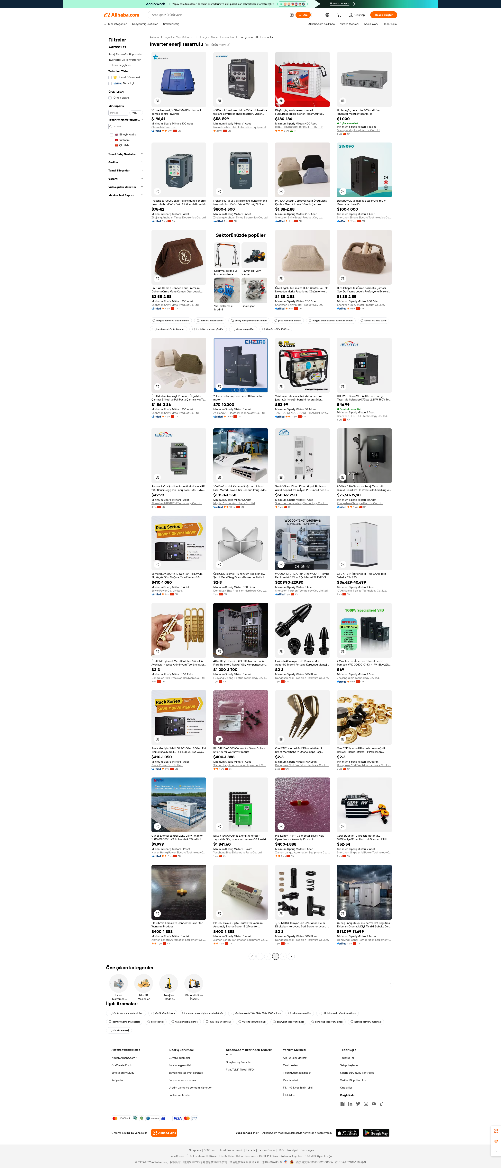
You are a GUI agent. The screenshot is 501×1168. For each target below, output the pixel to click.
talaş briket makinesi (186, 1021)
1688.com (210, 1150)
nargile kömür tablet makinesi (172, 320)
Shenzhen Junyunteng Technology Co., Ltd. (301, 503)
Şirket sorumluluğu (123, 1072)
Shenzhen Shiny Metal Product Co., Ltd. (299, 217)
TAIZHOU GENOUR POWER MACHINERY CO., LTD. (302, 412)
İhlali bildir (289, 1095)
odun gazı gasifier (301, 1013)
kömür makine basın (375, 320)
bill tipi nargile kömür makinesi (339, 1013)
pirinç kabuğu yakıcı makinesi (251, 320)
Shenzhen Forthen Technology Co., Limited (301, 590)
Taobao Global (266, 1150)
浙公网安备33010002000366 (314, 1162)
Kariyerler (117, 1080)
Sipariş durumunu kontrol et (357, 1072)
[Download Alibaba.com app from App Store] (347, 1133)
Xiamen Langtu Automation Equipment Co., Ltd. (240, 765)
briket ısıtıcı (157, 1021)
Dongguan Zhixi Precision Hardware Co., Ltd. (240, 590)
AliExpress (194, 1150)
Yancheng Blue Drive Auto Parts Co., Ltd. (237, 852)
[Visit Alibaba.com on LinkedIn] (350, 1103)
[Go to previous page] (252, 956)
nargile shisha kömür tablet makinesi (333, 320)
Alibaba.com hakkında (126, 1049)
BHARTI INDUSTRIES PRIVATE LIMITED (299, 127)
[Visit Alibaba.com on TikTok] (381, 1103)
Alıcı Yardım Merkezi (295, 1057)
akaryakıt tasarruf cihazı (290, 1021)
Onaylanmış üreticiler (238, 1062)
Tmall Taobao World (231, 1150)
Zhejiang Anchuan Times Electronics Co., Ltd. (178, 217)
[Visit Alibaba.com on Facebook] (342, 1103)
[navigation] (125, 497)
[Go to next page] (291, 956)
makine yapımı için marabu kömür (204, 1013)
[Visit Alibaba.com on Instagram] (366, 1103)
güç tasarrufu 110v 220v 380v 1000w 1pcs (258, 1013)
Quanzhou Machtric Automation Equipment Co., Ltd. (240, 127)
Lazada (250, 1150)
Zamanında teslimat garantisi (186, 1072)
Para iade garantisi (180, 1065)
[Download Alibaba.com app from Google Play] (376, 1133)
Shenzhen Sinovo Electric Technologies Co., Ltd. (364, 217)
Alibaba (154, 37)
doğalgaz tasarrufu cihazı (329, 1021)
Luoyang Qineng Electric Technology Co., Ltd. (240, 677)
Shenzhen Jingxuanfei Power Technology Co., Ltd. (364, 852)
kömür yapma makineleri (126, 1021)
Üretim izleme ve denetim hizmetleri (190, 1087)
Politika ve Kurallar (179, 1095)
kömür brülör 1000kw (277, 329)
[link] (496, 1131)
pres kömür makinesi (289, 320)
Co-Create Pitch (122, 1065)
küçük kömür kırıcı (165, 1013)
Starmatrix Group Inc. (164, 127)
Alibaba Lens (132, 1132)
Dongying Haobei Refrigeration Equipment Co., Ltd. (364, 939)
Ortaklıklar (346, 1087)
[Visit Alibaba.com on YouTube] (373, 1103)
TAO (281, 1150)
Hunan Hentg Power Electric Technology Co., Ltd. (178, 852)
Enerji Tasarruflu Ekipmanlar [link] (256, 37)
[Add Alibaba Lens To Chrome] (164, 1133)
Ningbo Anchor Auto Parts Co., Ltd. (234, 503)
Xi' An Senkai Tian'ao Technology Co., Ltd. (362, 590)
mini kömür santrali (220, 1021)
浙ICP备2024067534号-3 (350, 1162)
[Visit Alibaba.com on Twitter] (358, 1103)
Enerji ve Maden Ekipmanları (217, 37)
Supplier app (244, 1132)
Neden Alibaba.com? (124, 1057)
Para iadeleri (290, 1080)
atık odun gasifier (245, 329)
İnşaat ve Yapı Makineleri (179, 37)
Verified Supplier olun (353, 1080)
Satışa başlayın (349, 1065)
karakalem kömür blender (170, 329)
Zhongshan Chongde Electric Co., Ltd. (360, 503)
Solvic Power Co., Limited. (167, 590)
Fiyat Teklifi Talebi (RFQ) (240, 1069)
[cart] (340, 15)
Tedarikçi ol (347, 1057)
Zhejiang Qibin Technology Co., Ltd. (358, 677)
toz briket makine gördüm (210, 329)
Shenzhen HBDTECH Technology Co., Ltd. (362, 416)
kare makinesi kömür (212, 320)
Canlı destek (290, 1065)
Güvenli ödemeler (179, 1057)
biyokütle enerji (121, 1030)
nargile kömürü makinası (367, 1021)
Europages (307, 1150)
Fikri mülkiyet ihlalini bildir (298, 1087)
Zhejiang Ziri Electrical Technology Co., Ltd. (239, 412)
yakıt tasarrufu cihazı (254, 1021)
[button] (291, 15)
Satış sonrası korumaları (183, 1080)
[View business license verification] (286, 1162)
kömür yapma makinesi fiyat (128, 1013)
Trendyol (292, 1150)
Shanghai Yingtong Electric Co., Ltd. (358, 130)
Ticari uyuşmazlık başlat (297, 1072)
